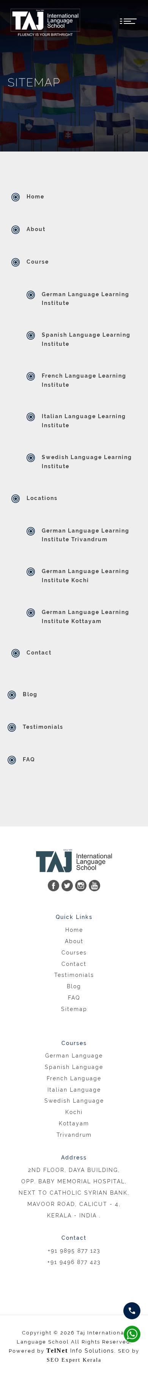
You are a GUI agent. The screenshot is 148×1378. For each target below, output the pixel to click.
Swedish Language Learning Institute (87, 461)
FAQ (29, 759)
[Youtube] (94, 885)
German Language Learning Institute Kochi (85, 575)
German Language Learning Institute (85, 298)
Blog (30, 694)
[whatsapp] (131, 1310)
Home (35, 197)
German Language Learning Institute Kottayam (85, 616)
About (36, 229)
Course (38, 262)
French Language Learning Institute (84, 380)
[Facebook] (53, 885)
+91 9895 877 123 (74, 1251)
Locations (42, 498)
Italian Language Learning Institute (84, 420)
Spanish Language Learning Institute (86, 339)
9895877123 (131, 1333)
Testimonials (43, 727)
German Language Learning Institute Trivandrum (85, 535)
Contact (39, 653)
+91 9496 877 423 (74, 1262)
